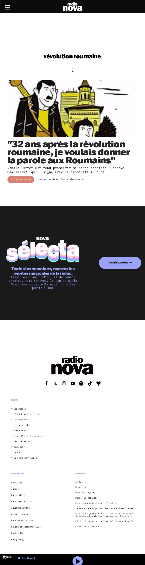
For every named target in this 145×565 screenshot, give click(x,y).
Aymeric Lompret (20, 514)
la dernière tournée (25, 458)
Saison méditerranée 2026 (26, 526)
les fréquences (22, 441)
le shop (18, 452)
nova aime (19, 447)
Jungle (15, 489)
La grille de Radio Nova (28, 436)
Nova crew (80, 487)
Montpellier (18, 533)
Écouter (22, 179)
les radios (20, 409)
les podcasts (21, 419)
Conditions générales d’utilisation (96, 503)
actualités (20, 430)
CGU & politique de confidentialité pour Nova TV (104, 521)
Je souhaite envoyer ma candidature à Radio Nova (104, 508)
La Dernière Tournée (87, 526)
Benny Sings (18, 539)
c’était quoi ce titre (26, 414)
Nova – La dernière (86, 498)
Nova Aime (16, 482)
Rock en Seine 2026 (22, 520)
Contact (79, 482)
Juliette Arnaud (20, 508)
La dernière (18, 495)
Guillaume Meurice (21, 501)
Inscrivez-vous (118, 262)
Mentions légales (85, 492)
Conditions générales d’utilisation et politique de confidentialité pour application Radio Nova (104, 514)
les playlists (22, 425)
